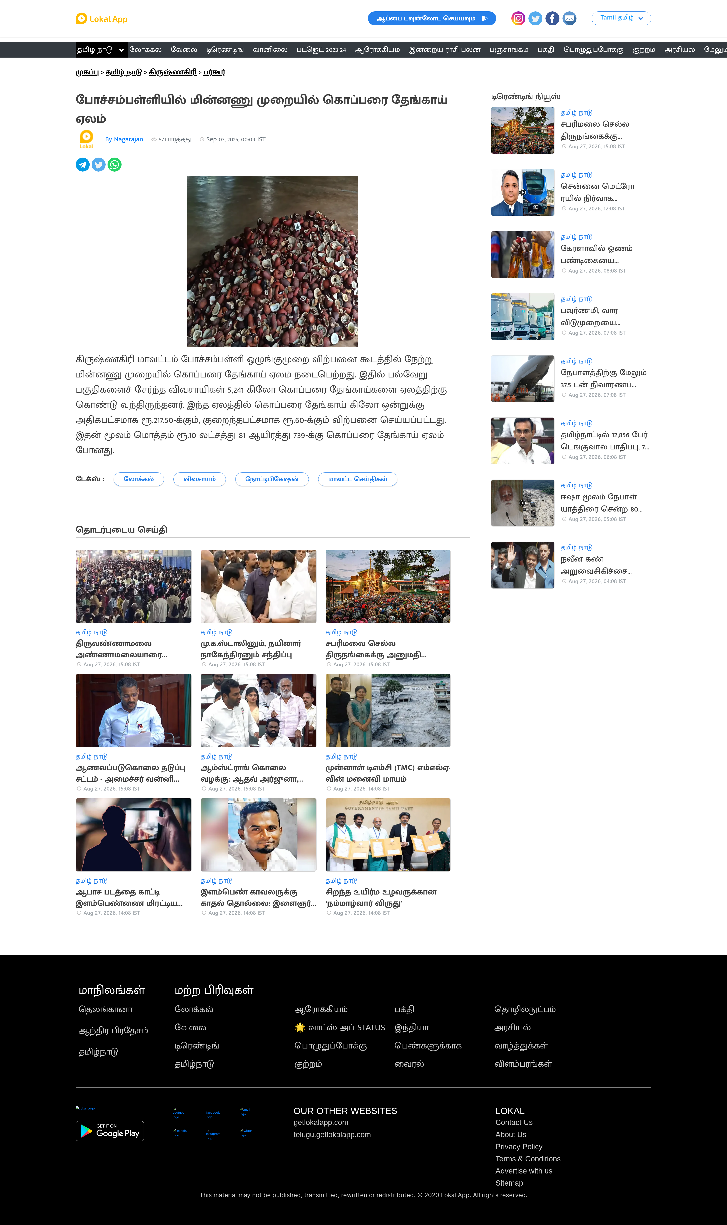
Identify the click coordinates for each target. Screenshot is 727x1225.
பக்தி (404, 1009)
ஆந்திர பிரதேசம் (113, 1030)
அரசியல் (512, 1027)
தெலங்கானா (106, 1009)
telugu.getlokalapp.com (332, 1134)
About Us (511, 1134)
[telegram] (84, 167)
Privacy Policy (519, 1146)
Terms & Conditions (528, 1159)
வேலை (190, 1027)
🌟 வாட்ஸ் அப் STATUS (339, 1027)
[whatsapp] (115, 167)
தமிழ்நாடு (98, 1051)
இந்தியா (411, 1027)
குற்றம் (308, 1064)
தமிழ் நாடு (94, 49)
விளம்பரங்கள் (523, 1064)
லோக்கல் (194, 1009)
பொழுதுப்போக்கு (330, 1045)
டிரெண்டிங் (197, 1045)
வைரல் (409, 1064)
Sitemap (509, 1183)
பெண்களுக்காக (428, 1045)
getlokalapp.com (321, 1122)
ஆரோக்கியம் (321, 1009)
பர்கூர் (214, 72)
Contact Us (514, 1122)
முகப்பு (87, 72)
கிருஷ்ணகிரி (173, 72)
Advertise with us (523, 1171)
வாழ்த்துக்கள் (521, 1045)
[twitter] (100, 167)
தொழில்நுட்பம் (525, 1009)
